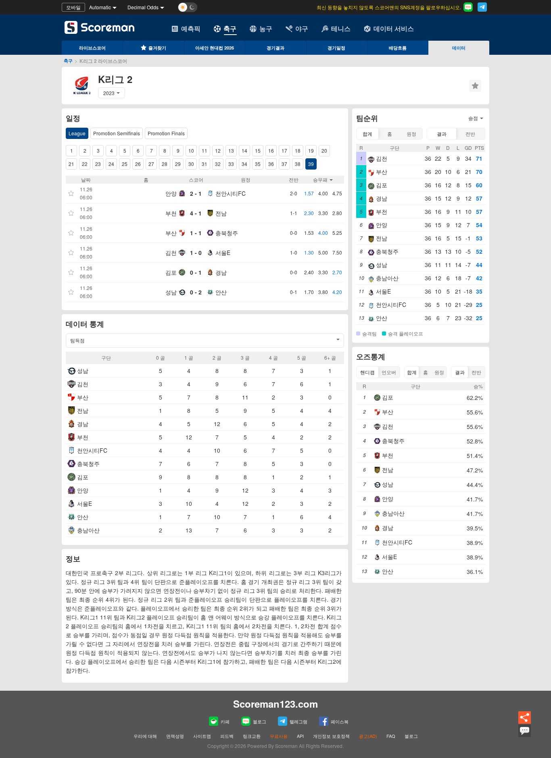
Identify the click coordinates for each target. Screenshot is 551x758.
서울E (222, 253)
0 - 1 (196, 272)
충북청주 (226, 233)
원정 (411, 133)
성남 (171, 292)
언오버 (389, 372)
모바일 (73, 7)
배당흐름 (398, 48)
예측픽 (190, 28)
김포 (171, 272)
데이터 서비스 (394, 28)
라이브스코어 (92, 48)
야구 (301, 28)
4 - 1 (196, 213)
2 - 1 (196, 193)
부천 (171, 213)
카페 (225, 721)
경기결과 (275, 48)
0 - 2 (196, 292)
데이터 (458, 48)
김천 (171, 253)
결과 (442, 133)
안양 (171, 193)
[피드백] (524, 736)
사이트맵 (202, 736)
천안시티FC (230, 193)
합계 (367, 133)
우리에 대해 (145, 736)
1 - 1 (196, 233)
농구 (265, 28)
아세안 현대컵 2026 (214, 48)
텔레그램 (298, 721)
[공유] (524, 722)
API (301, 736)
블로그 (259, 721)
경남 (221, 272)
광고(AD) (368, 736)
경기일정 (336, 48)
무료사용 (279, 736)
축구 (229, 28)
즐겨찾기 (157, 48)
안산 (221, 292)
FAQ (390, 736)
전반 (470, 133)
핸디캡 (367, 372)
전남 (221, 213)
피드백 (227, 736)
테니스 (341, 28)
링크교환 (252, 736)
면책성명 (175, 736)
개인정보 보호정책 (331, 736)
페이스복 (340, 721)
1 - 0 (196, 253)
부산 (171, 233)
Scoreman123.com (275, 703)
